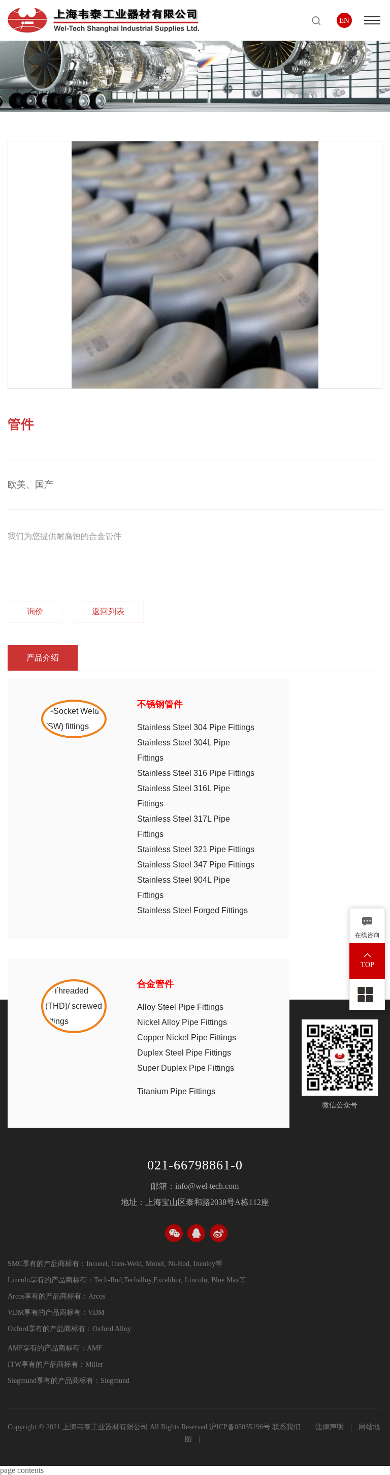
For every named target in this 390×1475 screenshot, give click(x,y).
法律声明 (330, 1427)
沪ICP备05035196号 (239, 1427)
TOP (367, 965)
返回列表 (108, 611)
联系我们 (287, 1427)
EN (344, 20)
